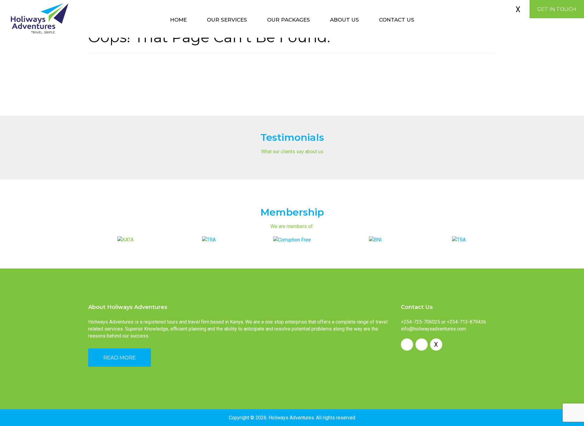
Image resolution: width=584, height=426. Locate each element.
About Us (344, 20)
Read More (119, 358)
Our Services (227, 20)
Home (178, 20)
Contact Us (396, 20)
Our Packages (288, 20)
